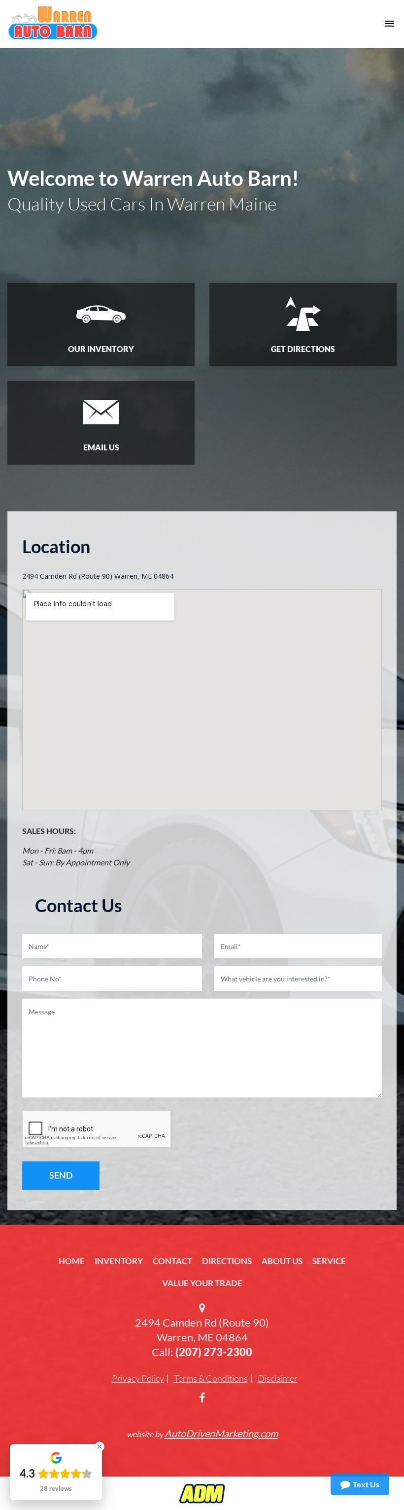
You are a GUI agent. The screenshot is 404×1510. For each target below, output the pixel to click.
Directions (227, 1261)
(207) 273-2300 (213, 1352)
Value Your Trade (202, 1283)
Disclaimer (278, 1378)
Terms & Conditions (211, 1378)
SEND (60, 1175)
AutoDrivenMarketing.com (221, 1433)
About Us (282, 1261)
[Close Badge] (99, 1446)
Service (329, 1261)
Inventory (119, 1261)
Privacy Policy (138, 1378)
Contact (172, 1261)
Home (72, 1261)
